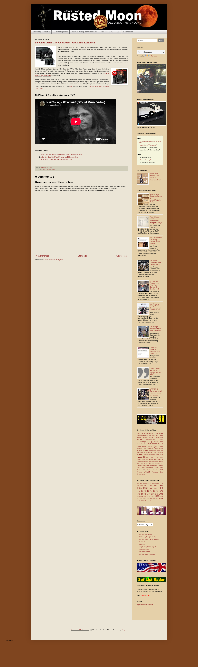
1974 (161, 491)
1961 (146, 485)
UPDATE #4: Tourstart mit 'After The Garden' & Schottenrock (154, 285)
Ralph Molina (140, 461)
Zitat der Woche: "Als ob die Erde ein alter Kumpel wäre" (155, 371)
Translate (154, 56)
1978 (153, 494)
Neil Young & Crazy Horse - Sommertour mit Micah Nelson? (155, 307)
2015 (139, 500)
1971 (144, 491)
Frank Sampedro (148, 448)
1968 (156, 488)
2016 (142, 500)
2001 (145, 498)
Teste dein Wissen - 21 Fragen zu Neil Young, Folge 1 (155, 350)
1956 (155, 483)
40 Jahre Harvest (145, 433)
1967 (151, 488)
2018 (149, 500)
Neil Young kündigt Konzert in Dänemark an (155, 262)
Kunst (155, 452)
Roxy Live (140, 463)
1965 (140, 488)
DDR (161, 442)
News (147, 457)
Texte (139, 467)
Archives (160, 433)
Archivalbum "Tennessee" (148, 145)
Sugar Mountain (144, 549)
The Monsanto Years (151, 467)
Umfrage (140, 472)
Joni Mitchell (141, 452)
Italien (159, 450)
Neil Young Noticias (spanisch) (149, 539)
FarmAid (150, 446)
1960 (142, 485)
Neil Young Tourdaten (41, 32)
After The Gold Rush (48, 169)
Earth (144, 446)
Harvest (140, 450)
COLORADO (152, 439)
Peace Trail (155, 457)
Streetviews (153, 465)
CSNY (161, 439)
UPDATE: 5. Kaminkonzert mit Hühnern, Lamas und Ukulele (156, 392)
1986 (149, 496)
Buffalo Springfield (156, 437)
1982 (161, 494)
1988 (157, 496)
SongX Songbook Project (147, 547)
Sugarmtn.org (145, 595)
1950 (146, 483)
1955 (152, 483)
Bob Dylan (159, 435)
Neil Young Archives (145, 534)
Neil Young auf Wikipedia (147, 554)
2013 (157, 498)
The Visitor (148, 470)
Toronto (156, 470)
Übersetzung (141, 474)
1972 (150, 491)
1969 (160, 488)
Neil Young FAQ (107, 32)
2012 (154, 498)
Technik (160, 465)
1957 (158, 483)
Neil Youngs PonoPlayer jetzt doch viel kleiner (155, 328)
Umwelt (148, 472)
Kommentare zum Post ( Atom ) (53, 260)
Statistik (139, 465)
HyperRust (142, 544)
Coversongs (142, 442)
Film (156, 446)
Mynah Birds (155, 454)
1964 (161, 486)
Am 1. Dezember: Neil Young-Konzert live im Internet (156, 240)
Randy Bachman (149, 461)
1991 (138, 498)
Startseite (82, 256)
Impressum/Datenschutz (145, 604)
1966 (146, 488)
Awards (146, 435)
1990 (161, 496)
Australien (140, 435)
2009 (148, 498)
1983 (138, 496)
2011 (150, 498)
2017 (146, 500)
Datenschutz (128, 32)
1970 (139, 491)
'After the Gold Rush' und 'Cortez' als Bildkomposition (59, 157)
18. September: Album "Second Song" (150, 141)
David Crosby (142, 444)
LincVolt (160, 452)
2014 (161, 498)
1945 (143, 483)
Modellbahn (147, 454)
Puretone (160, 459)
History (146, 450)
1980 (157, 494)
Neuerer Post (42, 256)
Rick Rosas (159, 461)
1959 (138, 485)
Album (154, 433)
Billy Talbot (152, 435)
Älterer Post (121, 256)
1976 (144, 494)
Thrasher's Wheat (144, 551)
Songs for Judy (159, 463)
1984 (141, 496)
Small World (149, 464)
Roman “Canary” (145, 160)
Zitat (161, 472)
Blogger (124, 630)
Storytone (146, 465)
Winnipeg (156, 472)
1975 (139, 494)
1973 (156, 491)
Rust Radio (142, 542)
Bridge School (143, 437)
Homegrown (153, 450)
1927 (140, 483)
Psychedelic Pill (151, 459)
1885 (138, 483)
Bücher (141, 439)
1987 (153, 496)
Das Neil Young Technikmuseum (84, 32)
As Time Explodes (60, 32)
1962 (151, 485)
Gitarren (160, 448)
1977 (149, 494)
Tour (161, 470)
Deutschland (152, 444)
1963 (156, 486)
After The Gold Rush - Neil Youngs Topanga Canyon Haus (61, 154)
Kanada (149, 452)
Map (138, 454)
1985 (145, 496)
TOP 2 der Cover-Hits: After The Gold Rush (56, 159)
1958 (161, 483)
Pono (144, 459)
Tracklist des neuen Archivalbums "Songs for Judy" (156, 220)
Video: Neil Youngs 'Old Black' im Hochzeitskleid (155, 177)
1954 (149, 483)
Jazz (161, 450)
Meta (141, 455)
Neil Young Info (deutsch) (147, 537)
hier (70, 86)
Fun (156, 448)
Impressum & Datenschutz (80, 630)
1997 (141, 498)
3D (118, 32)
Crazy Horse (154, 442)
